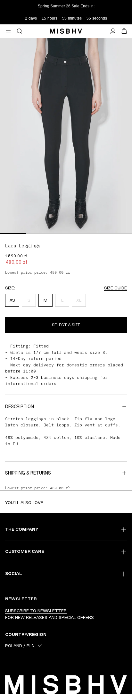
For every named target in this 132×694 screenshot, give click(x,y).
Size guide (115, 287)
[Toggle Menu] (8, 31)
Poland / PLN (20, 645)
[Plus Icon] (123, 530)
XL (78, 300)
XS (12, 300)
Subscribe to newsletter (36, 610)
